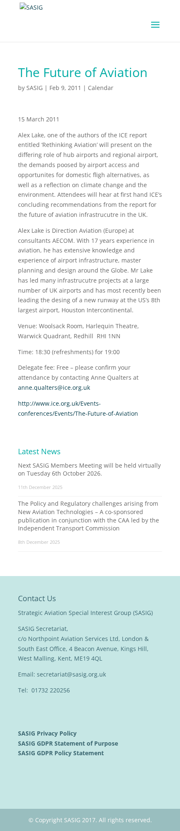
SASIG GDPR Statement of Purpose (69, 743)
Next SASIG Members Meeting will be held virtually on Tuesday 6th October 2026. (89, 469)
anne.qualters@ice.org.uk (54, 387)
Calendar (100, 88)
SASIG (34, 88)
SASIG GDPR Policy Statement (61, 753)
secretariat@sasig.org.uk (71, 674)
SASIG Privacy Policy (48, 733)
